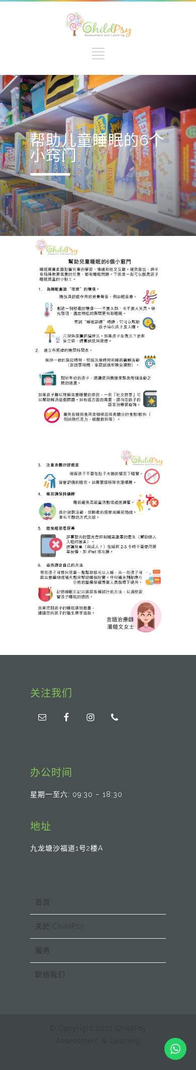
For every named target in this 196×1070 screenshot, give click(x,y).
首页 (42, 902)
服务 (42, 950)
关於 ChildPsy (59, 926)
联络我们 (50, 974)
